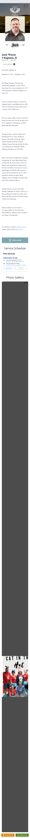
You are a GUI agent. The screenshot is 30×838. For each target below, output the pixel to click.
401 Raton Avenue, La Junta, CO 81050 (16, 265)
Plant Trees (21, 268)
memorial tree (20, 227)
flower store (19, 229)
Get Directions (9, 268)
